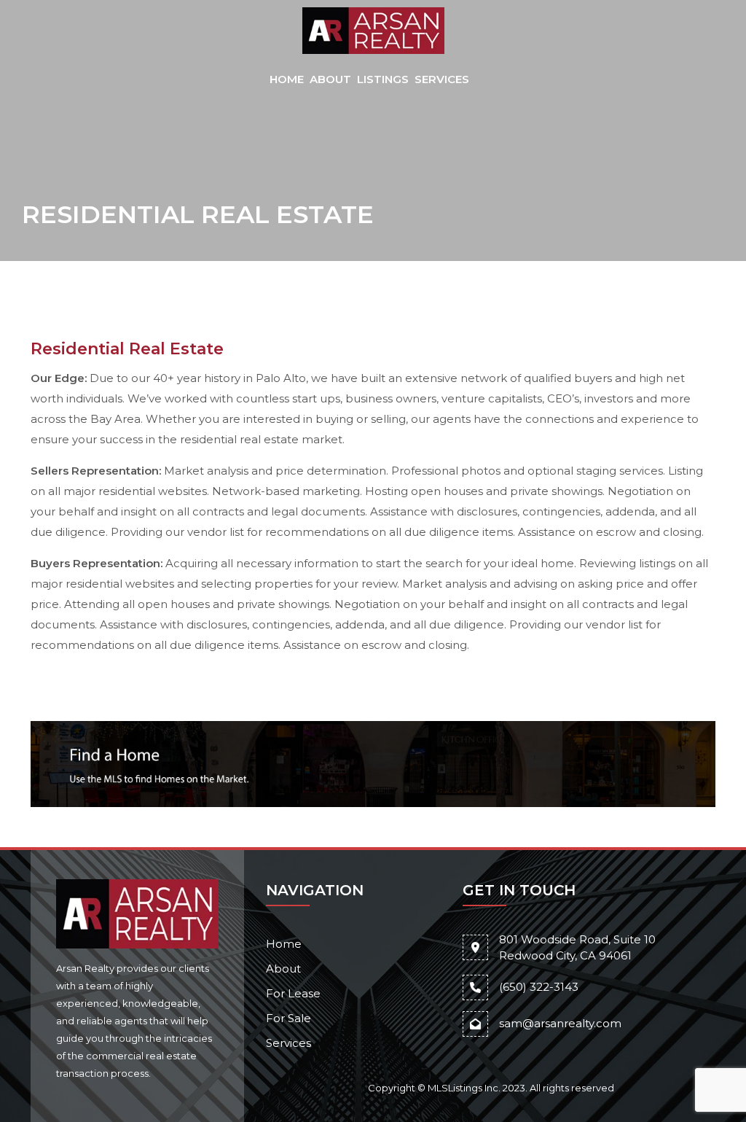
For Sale (288, 1018)
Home (287, 79)
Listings (383, 79)
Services (442, 79)
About (330, 79)
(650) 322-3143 (538, 987)
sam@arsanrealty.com (560, 1023)
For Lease (293, 993)
